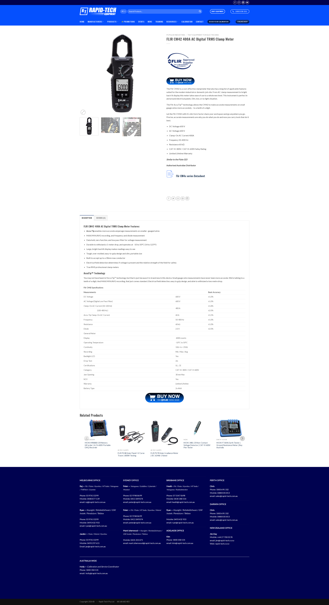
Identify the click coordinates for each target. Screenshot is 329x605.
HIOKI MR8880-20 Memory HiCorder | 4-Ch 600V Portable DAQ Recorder (98, 445)
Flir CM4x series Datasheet (190, 176)
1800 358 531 (179, 540)
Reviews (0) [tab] (101, 218)
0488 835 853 (223, 493)
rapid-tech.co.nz (222, 543)
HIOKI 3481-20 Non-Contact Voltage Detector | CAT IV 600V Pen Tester (197, 445)
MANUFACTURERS (95, 21)
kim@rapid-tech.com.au (182, 543)
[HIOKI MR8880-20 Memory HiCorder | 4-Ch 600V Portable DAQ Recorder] (99, 428)
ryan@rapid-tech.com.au (96, 526)
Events (141, 21)
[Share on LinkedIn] (187, 198)
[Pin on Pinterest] (183, 198)
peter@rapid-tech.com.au (140, 502)
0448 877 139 (93, 498)
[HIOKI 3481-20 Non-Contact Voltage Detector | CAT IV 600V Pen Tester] (197, 428)
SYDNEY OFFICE (131, 480)
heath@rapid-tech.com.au (183, 502)
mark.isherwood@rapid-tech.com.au (145, 543)
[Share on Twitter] (173, 198)
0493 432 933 (93, 522)
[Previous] (84, 74)
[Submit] (200, 11)
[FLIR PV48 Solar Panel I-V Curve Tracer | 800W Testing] (131, 433)
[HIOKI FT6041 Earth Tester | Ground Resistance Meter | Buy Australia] (230, 428)
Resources (171, 21)
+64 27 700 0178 (224, 537)
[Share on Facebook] (169, 198)
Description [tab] (87, 218)
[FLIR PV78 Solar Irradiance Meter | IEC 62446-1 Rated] (164, 433)
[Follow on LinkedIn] (243, 2)
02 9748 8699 (136, 495)
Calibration (186, 21)
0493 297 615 (93, 543)
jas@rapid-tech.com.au (95, 546)
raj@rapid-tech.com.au (95, 502)
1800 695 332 (222, 489)
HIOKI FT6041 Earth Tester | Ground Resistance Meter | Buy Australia (229, 445)
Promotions (129, 21)
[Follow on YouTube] (247, 2)
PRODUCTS (111, 21)
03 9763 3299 (92, 495)
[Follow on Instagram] (239, 2)
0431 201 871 (137, 540)
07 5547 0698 (179, 495)
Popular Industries (175, 35)
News (150, 21)
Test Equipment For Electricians (203, 35)
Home (82, 21)
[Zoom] (83, 112)
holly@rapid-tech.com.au (97, 573)
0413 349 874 (137, 498)
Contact (200, 21)
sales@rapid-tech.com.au (227, 496)
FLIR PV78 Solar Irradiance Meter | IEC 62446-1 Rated (164, 454)
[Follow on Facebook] (235, 2)
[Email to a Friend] (178, 198)
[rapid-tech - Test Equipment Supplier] (98, 11)
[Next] (157, 74)
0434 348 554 (180, 498)
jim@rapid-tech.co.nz (225, 540)
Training (159, 21)
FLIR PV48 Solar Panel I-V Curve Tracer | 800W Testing (131, 454)
